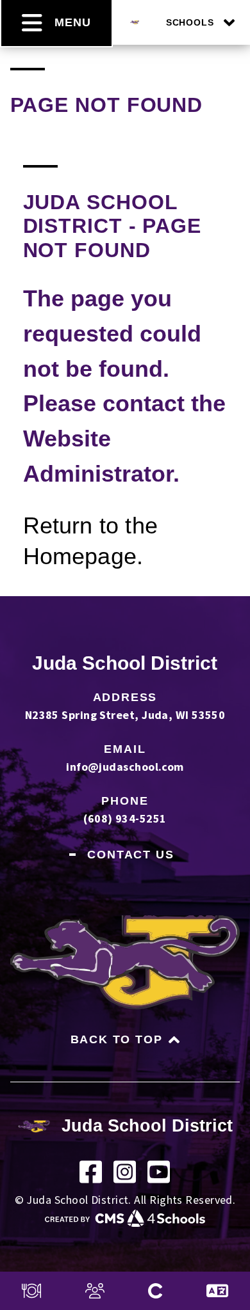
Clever (155, 1291)
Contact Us (130, 854)
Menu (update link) (31, 1291)
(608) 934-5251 (124, 818)
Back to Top (117, 1039)
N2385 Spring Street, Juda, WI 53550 (125, 714)
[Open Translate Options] (217, 1291)
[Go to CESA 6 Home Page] (125, 1222)
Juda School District (124, 663)
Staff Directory (95, 1291)
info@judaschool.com (125, 766)
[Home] (134, 20)
